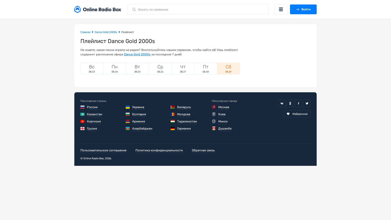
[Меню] (281, 9)
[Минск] (214, 121)
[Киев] (214, 114)
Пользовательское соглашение (103, 150)
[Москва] (214, 107)
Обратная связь (203, 150)
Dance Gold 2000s (137, 54)
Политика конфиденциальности (159, 150)
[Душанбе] (214, 128)
